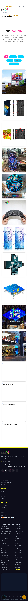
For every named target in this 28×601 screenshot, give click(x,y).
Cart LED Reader (18, 538)
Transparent (14, 64)
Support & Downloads (6, 482)
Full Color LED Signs (18, 526)
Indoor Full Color (18, 555)
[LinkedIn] (9, 470)
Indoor (21, 56)
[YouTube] (13, 470)
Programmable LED (5, 560)
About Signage (4, 564)
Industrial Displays (18, 557)
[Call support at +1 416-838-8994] (26, 6)
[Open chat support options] (4, 597)
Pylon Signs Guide (4, 530)
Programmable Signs (19, 559)
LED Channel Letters (5, 528)
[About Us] (14, 6)
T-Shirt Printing (4, 540)
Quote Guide (3, 543)
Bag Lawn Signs (4, 567)
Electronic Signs (4, 552)
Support (21, 596)
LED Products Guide (19, 542)
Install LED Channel (18, 564)
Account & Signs (18, 562)
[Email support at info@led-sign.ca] (21, 6)
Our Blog (3, 496)
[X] (17, 470)
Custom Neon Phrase (5, 545)
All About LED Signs (5, 526)
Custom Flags (4, 512)
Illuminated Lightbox (5, 547)
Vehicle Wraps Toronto (5, 533)
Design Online (4, 480)
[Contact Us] (24, 6)
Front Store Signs (18, 528)
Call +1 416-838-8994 (14, 15)
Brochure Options (18, 550)
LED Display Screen (5, 559)
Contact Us (3, 478)
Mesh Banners (17, 540)
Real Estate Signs (18, 533)
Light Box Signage (18, 530)
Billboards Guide (4, 562)
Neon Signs (3, 510)
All (6, 56)
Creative (18, 60)
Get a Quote (4, 484)
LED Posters (17, 543)
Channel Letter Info (5, 538)
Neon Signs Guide (4, 536)
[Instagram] (6, 470)
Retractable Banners (19, 531)
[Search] (25, 12)
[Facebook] (2, 470)
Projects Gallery (4, 494)
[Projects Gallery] (19, 6)
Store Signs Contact (18, 547)
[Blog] (17, 6)
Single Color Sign (4, 555)
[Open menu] (25, 9)
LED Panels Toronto (19, 554)
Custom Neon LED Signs (6, 531)
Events (9, 60)
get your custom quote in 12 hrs (19, 17)
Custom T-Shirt (18, 552)
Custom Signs (4, 505)
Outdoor (13, 56)
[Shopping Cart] (22, 9)
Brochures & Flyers (5, 535)
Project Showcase (18, 560)
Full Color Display (18, 536)
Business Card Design (5, 569)
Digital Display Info (5, 548)
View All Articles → (19, 569)
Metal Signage (17, 567)
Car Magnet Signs (4, 557)
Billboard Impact (4, 554)
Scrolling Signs (4, 542)
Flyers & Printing (18, 545)
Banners (3, 507)
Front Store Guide (4, 550)
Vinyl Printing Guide (18, 535)
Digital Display (17, 548)
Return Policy (4, 498)
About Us (3, 491)
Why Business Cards (5, 566)
